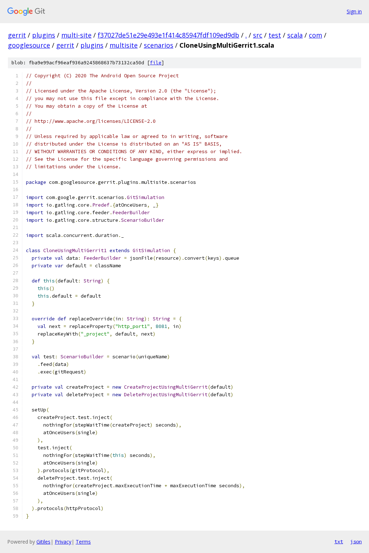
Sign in (354, 11)
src (257, 35)
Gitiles (43, 541)
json (356, 541)
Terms (83, 541)
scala (295, 35)
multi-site (76, 35)
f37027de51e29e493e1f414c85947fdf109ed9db (168, 35)
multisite (124, 45)
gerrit (17, 35)
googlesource (29, 45)
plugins (43, 35)
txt (338, 541)
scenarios (158, 45)
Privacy (63, 541)
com (315, 35)
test (274, 35)
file (155, 63)
